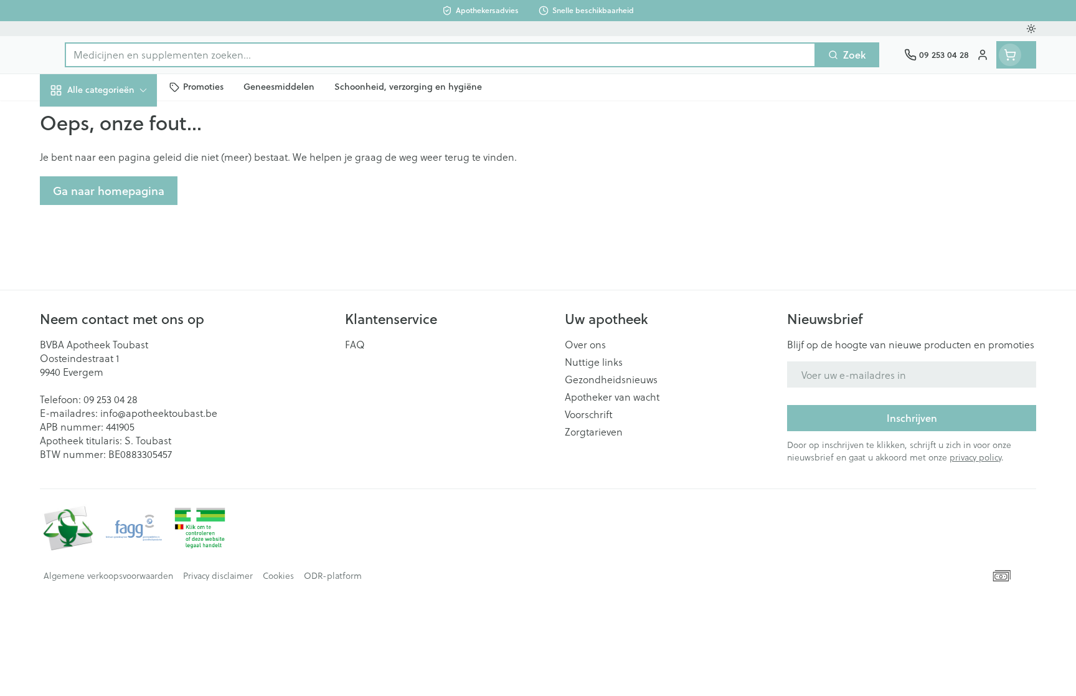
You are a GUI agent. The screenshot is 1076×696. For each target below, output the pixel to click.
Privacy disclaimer (218, 576)
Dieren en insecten (119, 389)
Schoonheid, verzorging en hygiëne (119, 157)
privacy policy (975, 457)
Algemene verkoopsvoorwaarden (108, 576)
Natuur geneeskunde (119, 320)
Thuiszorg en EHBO (119, 355)
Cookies (278, 576)
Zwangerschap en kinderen (119, 247)
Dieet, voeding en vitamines (119, 202)
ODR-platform (333, 576)
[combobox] (440, 54)
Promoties (73, 119)
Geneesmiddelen (119, 423)
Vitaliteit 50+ (119, 286)
